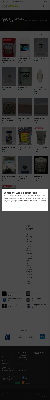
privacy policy (24, 201)
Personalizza (32, 207)
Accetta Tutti (18, 207)
